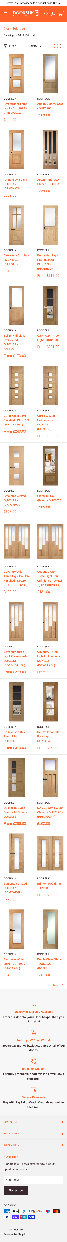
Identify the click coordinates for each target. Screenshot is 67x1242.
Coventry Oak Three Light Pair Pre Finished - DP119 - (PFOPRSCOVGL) (17, 578)
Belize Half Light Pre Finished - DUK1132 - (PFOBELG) (47, 262)
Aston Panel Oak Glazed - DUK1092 (49, 182)
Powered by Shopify (15, 1234)
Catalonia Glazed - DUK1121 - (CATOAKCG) (16, 500)
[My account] (53, 14)
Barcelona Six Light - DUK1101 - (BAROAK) (16, 260)
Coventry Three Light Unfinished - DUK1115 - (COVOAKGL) (48, 658)
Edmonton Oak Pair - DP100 (50, 886)
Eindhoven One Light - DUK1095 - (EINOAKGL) (15, 964)
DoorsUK (10, 98)
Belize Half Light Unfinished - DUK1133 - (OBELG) (14, 342)
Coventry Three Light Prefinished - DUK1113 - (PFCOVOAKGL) (15, 658)
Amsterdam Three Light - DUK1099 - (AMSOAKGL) (15, 108)
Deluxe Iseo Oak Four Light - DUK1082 (14, 736)
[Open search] (46, 14)
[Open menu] (5, 13)
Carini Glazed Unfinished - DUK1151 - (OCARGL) (46, 422)
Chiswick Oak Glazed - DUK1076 (49, 498)
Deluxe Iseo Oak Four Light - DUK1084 (48, 736)
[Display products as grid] (56, 46)
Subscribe (16, 1190)
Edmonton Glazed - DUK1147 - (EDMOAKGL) (16, 888)
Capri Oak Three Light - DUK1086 (48, 338)
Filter (12, 45)
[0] (60, 14)
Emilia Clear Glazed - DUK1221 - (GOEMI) (50, 964)
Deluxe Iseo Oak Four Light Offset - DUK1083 (15, 812)
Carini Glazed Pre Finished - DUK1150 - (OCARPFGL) (17, 420)
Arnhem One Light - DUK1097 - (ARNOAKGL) (16, 184)
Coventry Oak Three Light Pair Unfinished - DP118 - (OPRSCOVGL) (49, 578)
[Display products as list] (61, 46)
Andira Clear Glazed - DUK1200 (50, 106)
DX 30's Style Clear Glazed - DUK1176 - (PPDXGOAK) (50, 812)
